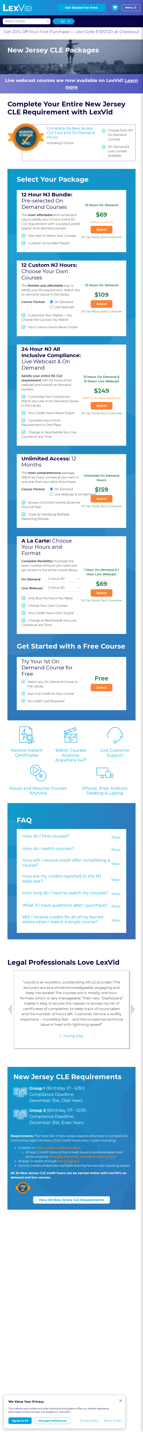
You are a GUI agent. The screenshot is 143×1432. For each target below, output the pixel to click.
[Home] (17, 7)
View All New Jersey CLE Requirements (71, 1200)
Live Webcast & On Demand (75, 494)
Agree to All (20, 1420)
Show (116, 837)
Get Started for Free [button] (81, 7)
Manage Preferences (52, 1420)
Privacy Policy (89, 1420)
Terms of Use (112, 1420)
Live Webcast (64, 307)
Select (101, 229)
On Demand (64, 302)
